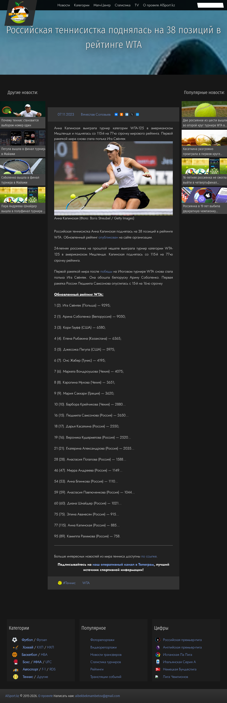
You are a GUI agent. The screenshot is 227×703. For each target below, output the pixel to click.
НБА (44, 654)
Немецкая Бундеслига (179, 669)
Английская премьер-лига (182, 647)
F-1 (44, 669)
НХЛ (50, 647)
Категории (81, 5)
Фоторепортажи (102, 639)
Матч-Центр (102, 5)
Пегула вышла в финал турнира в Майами (23, 151)
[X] (132, 114)
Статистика (122, 5)
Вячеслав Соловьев (96, 114)
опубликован (108, 237)
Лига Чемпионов (175, 676)
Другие (42, 676)
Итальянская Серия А (179, 661)
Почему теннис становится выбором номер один (20, 122)
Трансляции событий (105, 676)
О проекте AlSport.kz (159, 5)
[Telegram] (126, 114)
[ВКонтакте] (116, 114)
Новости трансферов (105, 654)
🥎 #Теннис (67, 582)
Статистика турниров (105, 661)
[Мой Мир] (137, 114)
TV (137, 5)
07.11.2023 (66, 114)
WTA (86, 582)
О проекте (46, 696)
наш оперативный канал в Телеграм (123, 564)
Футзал (42, 639)
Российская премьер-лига (182, 639)
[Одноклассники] (121, 114)
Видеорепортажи (103, 647)
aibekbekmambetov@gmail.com (97, 696)
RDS (53, 669)
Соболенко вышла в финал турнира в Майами (20, 179)
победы (106, 271)
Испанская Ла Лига (177, 654)
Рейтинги (97, 669)
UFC (49, 661)
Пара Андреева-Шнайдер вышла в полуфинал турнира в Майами (23, 209)
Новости (63, 5)
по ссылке (149, 556)
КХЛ (40, 647)
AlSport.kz (12, 696)
